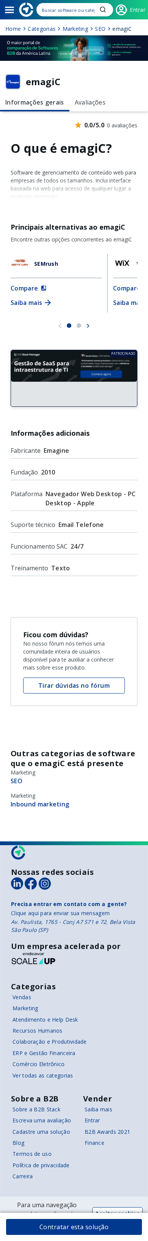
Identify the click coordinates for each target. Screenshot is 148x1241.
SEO (16, 781)
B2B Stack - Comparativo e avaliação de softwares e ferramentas (26, 10)
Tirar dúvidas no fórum (74, 685)
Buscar (102, 9)
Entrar (92, 1120)
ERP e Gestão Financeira (44, 1053)
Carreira (23, 1176)
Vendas (22, 997)
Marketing (25, 1008)
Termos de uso (32, 1153)
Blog (18, 1142)
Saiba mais (98, 1109)
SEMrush (46, 263)
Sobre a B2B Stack (36, 1109)
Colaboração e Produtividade (50, 1041)
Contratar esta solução (74, 1227)
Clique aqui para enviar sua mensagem (60, 913)
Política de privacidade (41, 1165)
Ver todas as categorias (43, 1075)
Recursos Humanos (37, 1030)
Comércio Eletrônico (39, 1064)
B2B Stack (18, 853)
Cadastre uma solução (41, 1131)
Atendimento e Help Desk (45, 1019)
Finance (94, 1142)
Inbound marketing (40, 804)
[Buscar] (74, 9)
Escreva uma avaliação (42, 1120)
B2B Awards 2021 (107, 1131)
